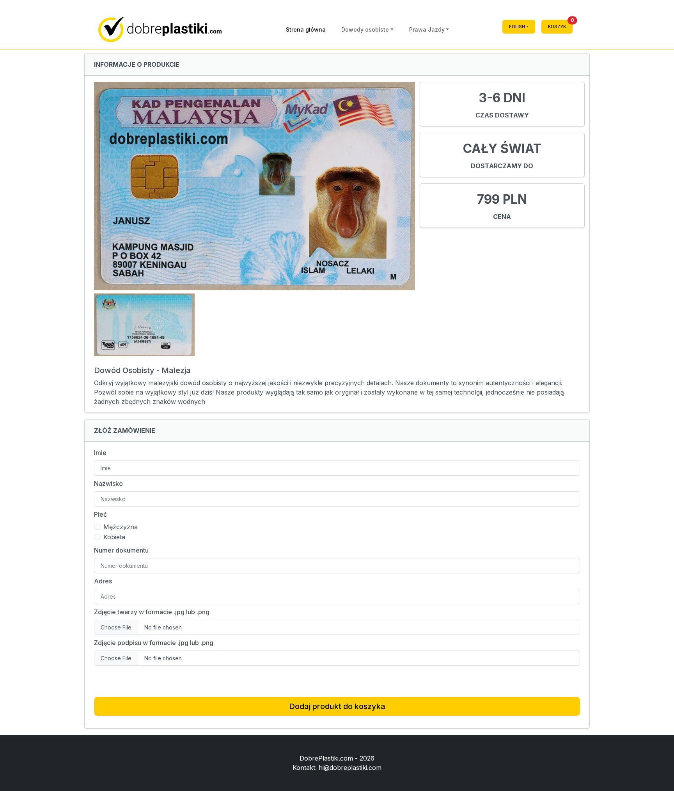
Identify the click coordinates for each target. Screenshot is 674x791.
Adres (103, 581)
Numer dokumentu (121, 550)
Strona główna (306, 29)
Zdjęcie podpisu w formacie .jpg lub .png (153, 643)
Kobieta (114, 537)
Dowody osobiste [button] (365, 29)
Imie (100, 453)
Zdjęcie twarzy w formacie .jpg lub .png (151, 612)
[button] (518, 29)
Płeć (100, 514)
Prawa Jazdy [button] (427, 29)
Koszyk (560, 24)
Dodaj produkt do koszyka (337, 706)
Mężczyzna (120, 527)
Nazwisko (108, 483)
